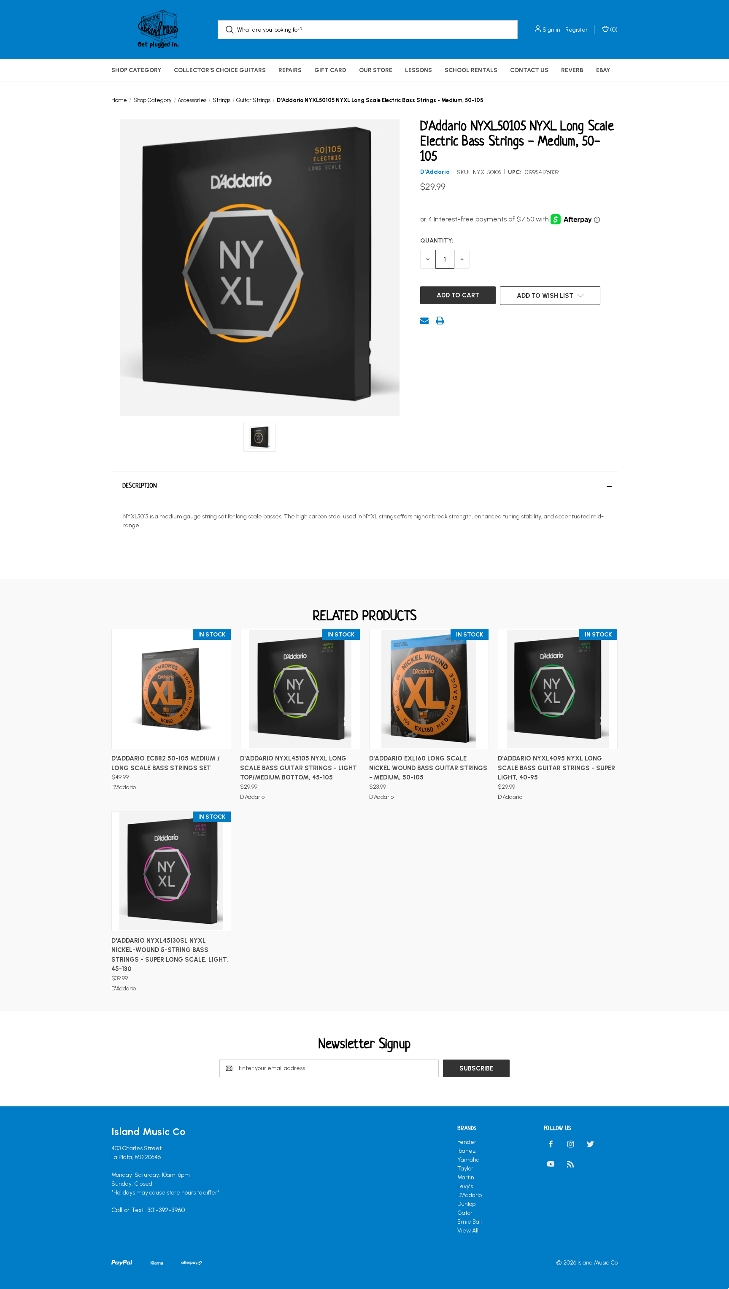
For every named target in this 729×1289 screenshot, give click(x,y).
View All (467, 1230)
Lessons (418, 70)
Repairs (290, 70)
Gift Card (330, 70)
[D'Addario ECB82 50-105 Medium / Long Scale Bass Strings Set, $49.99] (171, 689)
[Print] (440, 320)
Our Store (375, 70)
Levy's (465, 1186)
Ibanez (466, 1150)
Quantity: (437, 240)
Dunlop (466, 1204)
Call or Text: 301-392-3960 (148, 1210)
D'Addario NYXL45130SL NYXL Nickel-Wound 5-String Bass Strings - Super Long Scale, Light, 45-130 (169, 955)
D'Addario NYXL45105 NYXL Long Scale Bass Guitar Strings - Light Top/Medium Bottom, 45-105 (298, 768)
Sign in (551, 29)
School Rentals (471, 70)
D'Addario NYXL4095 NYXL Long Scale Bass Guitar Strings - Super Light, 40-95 (556, 768)
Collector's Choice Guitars (220, 70)
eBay (603, 70)
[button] (364, 486)
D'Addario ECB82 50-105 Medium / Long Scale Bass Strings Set (165, 763)
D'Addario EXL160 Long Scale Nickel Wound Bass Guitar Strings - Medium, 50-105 (428, 768)
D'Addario (469, 1195)
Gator (464, 1212)
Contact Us (529, 70)
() (613, 29)
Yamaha (468, 1159)
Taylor (465, 1168)
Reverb (572, 70)
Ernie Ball (469, 1221)
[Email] (424, 320)
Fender (466, 1142)
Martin (465, 1177)
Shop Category (136, 70)
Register (576, 29)
